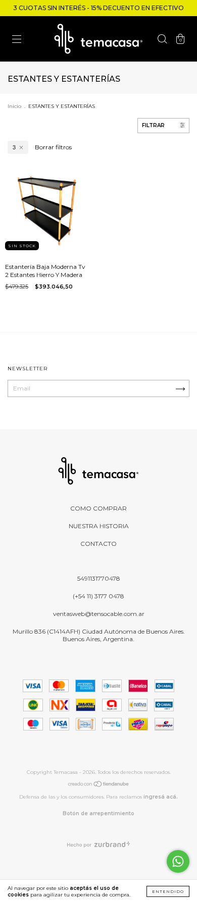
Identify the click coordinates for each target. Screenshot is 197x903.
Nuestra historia (99, 526)
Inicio (14, 106)
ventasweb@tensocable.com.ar (98, 613)
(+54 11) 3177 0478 (98, 596)
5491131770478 (98, 578)
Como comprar (98, 508)
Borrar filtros (53, 147)
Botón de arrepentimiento (98, 813)
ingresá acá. (160, 797)
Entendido (168, 891)
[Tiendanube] (98, 785)
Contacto (98, 543)
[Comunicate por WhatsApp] (178, 861)
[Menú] (17, 40)
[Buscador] (162, 40)
